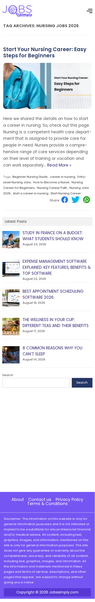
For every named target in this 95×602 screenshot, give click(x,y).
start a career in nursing (30, 193)
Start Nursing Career (66, 193)
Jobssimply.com (63, 592)
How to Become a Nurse (51, 182)
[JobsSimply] (17, 15)
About (18, 499)
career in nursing (62, 177)
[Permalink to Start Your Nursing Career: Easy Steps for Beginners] (47, 107)
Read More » (59, 165)
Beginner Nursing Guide (30, 177)
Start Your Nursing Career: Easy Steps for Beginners (44, 52)
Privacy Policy (69, 499)
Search (7, 375)
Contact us (39, 499)
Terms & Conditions (47, 503)
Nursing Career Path (52, 188)
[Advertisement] (47, 439)
